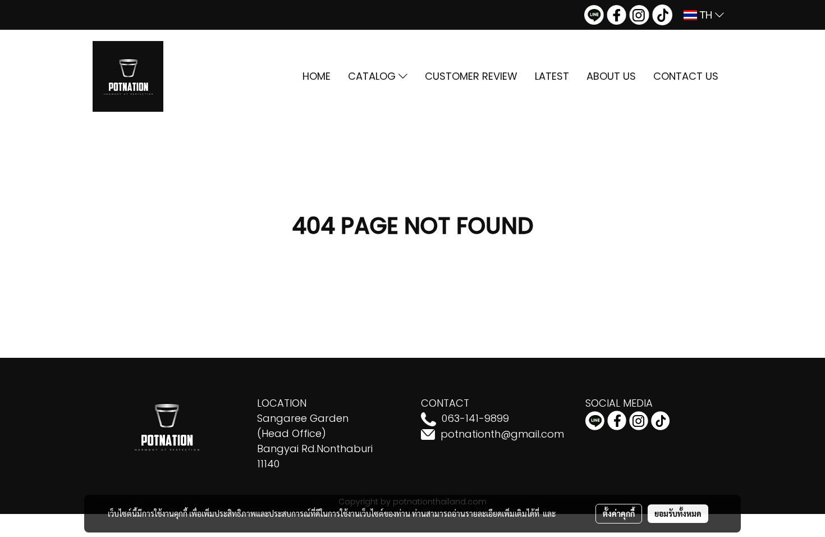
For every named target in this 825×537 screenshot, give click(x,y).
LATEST (552, 76)
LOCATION (281, 403)
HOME (316, 76)
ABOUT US (611, 76)
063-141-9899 (475, 418)
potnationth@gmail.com (502, 434)
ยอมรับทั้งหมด (678, 513)
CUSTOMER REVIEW (471, 76)
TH (706, 15)
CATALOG (373, 76)
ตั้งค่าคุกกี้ (619, 513)
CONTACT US (685, 76)
